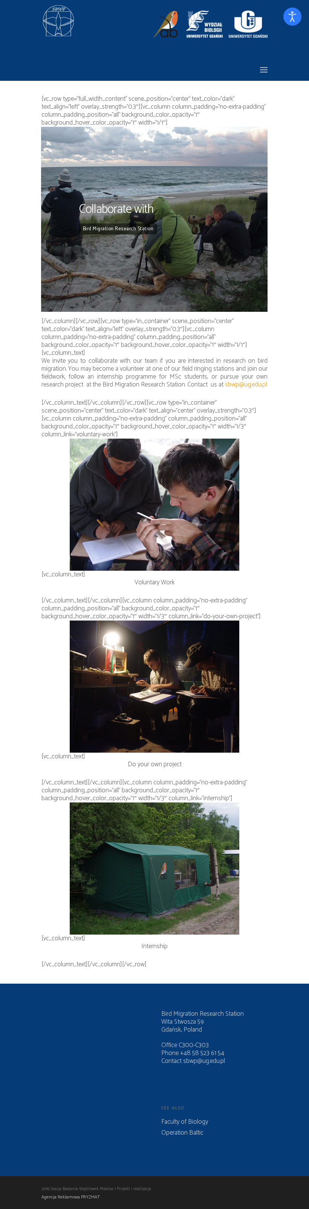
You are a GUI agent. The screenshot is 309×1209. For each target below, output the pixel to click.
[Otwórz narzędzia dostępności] (292, 17)
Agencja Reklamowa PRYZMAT (70, 1197)
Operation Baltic (182, 1133)
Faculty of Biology (184, 1122)
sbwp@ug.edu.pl (246, 384)
